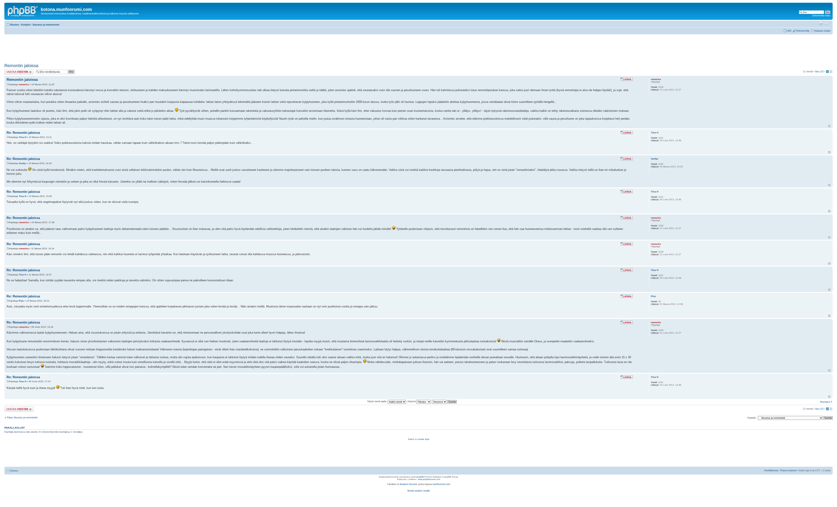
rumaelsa (24, 84)
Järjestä (411, 401)
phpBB (419, 477)
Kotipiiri (25, 24)
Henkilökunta (771, 470)
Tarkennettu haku (821, 15)
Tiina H (22, 137)
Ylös (829, 126)
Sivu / (819, 71)
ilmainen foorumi (408, 484)
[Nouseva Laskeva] (444, 401)
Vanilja (22, 163)
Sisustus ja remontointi (45, 24)
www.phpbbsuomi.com (429, 479)
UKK (789, 30)
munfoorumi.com (441, 484)
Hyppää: (751, 417)
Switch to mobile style (418, 439)
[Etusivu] (23, 11)
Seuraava (825, 401)
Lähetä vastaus (12, 70)
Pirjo (21, 301)
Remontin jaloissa (21, 65)
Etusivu (14, 24)
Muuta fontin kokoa (827, 24)
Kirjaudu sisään (822, 30)
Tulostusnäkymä (820, 24)
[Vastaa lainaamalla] (626, 79)
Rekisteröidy (803, 30)
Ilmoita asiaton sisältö (418, 490)
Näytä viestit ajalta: (377, 401)
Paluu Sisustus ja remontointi (22, 417)
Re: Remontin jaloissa (23, 132)
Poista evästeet (788, 470)
